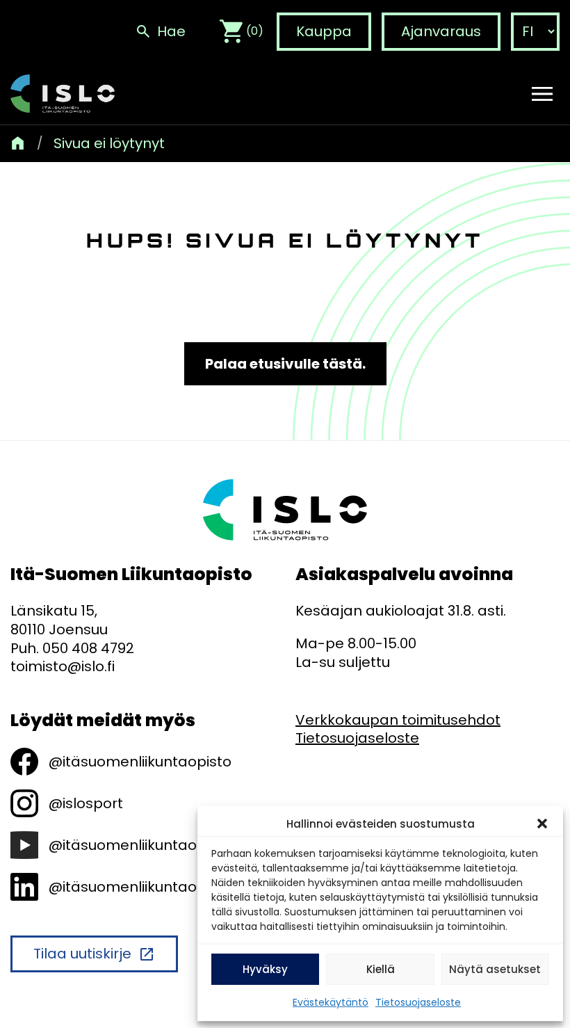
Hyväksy (265, 969)
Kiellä (380, 969)
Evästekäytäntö (330, 1002)
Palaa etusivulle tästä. (285, 364)
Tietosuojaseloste (418, 1002)
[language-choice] (535, 31)
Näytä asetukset (495, 969)
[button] (542, 823)
